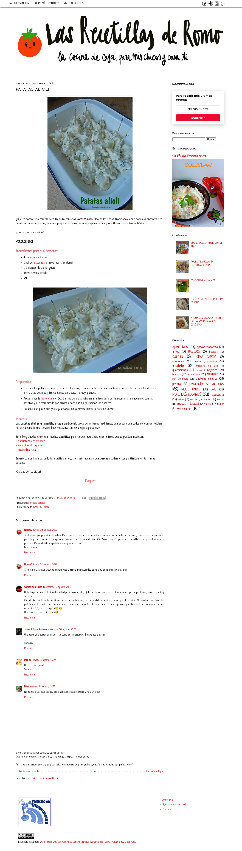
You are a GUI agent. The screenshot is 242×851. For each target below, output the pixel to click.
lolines (27, 660)
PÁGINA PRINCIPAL (19, 3)
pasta (185, 379)
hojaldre (212, 370)
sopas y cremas (200, 399)
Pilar (26, 686)
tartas (220, 399)
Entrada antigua (154, 771)
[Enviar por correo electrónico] (90, 498)
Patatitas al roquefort (31, 445)
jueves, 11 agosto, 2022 (44, 660)
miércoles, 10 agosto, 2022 (57, 587)
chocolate (178, 361)
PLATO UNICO (190, 389)
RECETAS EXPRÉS (186, 394)
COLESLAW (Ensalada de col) (189, 156)
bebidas (213, 352)
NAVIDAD (212, 374)
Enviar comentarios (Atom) (44, 778)
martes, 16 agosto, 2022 (42, 686)
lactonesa (39, 262)
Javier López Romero (35, 629)
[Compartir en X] (97, 498)
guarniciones (180, 370)
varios (207, 404)
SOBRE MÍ (39, 3)
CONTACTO (53, 3)
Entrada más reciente (28, 771)
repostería (217, 395)
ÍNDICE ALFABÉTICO (73, 3)
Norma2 (28, 530)
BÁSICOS (194, 352)
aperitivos (32, 503)
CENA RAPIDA (206, 357)
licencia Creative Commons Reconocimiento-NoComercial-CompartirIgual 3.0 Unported (89, 842)
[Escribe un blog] (93, 498)
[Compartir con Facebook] (100, 498)
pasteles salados (207, 379)
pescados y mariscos (206, 383)
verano (219, 404)
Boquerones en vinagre (31, 441)
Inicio (93, 771)
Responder (30, 552)
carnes (177, 356)
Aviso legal (167, 799)
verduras (184, 408)
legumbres (194, 374)
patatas (41, 503)
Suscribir (198, 117)
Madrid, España (41, 507)
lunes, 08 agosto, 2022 (45, 530)
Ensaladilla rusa (27, 450)
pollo (213, 389)
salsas (181, 399)
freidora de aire (207, 366)
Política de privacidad (174, 804)
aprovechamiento (207, 347)
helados (199, 370)
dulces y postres (205, 361)
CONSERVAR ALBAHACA (203, 280)
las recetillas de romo (65, 498)
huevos (176, 374)
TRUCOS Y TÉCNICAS (188, 404)
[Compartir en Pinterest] (104, 498)
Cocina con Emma (33, 587)
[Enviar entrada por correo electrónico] (83, 498)
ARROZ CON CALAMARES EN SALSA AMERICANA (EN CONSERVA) (206, 321)
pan (174, 379)
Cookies (166, 809)
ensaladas (178, 366)
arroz (175, 352)
